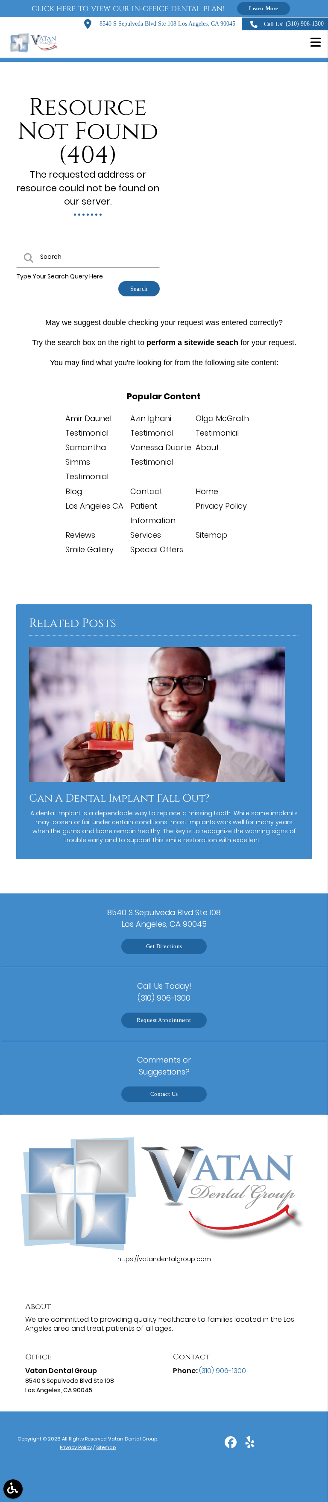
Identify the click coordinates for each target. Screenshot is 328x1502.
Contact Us (164, 1094)
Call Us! (294, 23)
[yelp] (250, 1445)
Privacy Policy (221, 506)
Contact (146, 491)
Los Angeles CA (94, 506)
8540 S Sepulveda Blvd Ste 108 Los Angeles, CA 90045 (166, 23)
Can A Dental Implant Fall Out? (119, 798)
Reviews (80, 535)
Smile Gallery (89, 549)
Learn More (263, 8)
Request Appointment (164, 1020)
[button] (315, 43)
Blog (73, 491)
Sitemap (211, 535)
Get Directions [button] (164, 946)
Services (145, 535)
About (207, 447)
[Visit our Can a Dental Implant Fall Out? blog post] (157, 784)
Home (207, 491)
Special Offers (156, 549)
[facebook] (231, 1445)
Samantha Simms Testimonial (86, 462)
